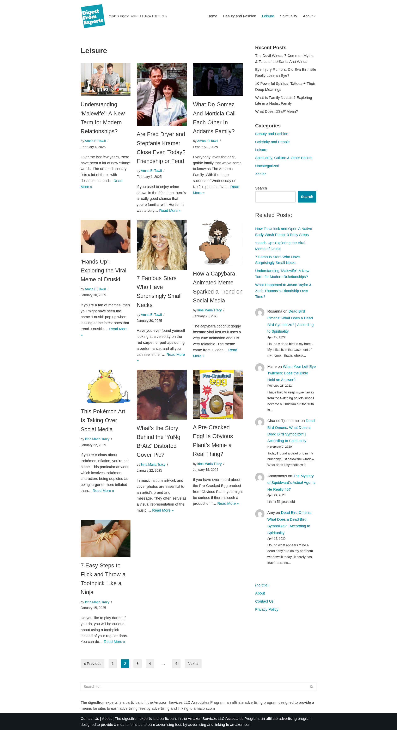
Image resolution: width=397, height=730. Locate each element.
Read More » (170, 211)
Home (212, 16)
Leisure (268, 16)
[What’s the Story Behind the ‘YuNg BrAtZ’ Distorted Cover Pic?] (162, 395)
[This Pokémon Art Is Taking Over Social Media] (105, 386)
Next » (193, 664)
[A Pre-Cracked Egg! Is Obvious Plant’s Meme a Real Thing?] (218, 394)
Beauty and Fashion (239, 16)
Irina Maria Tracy (209, 310)
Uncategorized (267, 166)
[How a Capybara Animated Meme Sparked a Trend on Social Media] (218, 242)
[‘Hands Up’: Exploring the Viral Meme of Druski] (105, 236)
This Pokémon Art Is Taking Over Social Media (103, 420)
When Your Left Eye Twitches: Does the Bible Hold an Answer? (291, 373)
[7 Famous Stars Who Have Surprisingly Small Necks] (162, 245)
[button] (315, 16)
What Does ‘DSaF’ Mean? (276, 111)
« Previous (92, 664)
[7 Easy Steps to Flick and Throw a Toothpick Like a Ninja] (105, 538)
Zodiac (260, 174)
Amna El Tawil (95, 141)
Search (261, 188)
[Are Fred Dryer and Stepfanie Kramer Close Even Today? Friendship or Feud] (162, 94)
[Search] (311, 686)
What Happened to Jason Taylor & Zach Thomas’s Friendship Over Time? (283, 291)
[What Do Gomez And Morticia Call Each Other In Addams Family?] (218, 79)
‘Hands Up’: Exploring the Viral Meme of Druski (103, 271)
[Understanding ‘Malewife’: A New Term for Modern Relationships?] (105, 79)
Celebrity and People (272, 142)
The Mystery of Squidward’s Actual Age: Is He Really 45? (291, 482)
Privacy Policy (266, 609)
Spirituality (288, 16)
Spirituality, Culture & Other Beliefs (283, 158)
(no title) (262, 585)
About (260, 593)
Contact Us (264, 601)
